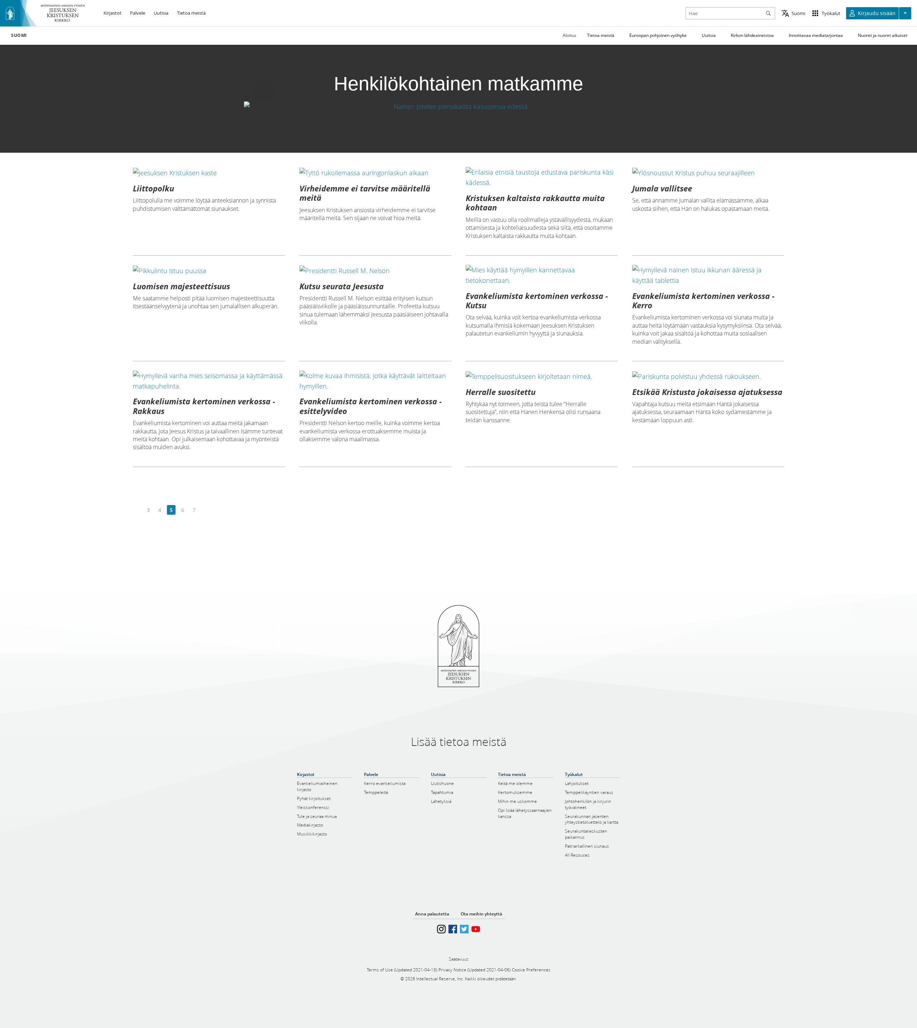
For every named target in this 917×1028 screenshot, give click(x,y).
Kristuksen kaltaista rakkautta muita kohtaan (535, 202)
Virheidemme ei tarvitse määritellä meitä (364, 193)
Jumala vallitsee (662, 188)
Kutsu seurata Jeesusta (341, 286)
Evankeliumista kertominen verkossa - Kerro (703, 300)
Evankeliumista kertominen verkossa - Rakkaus (204, 406)
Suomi (19, 35)
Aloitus (569, 35)
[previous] (137, 510)
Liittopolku (153, 188)
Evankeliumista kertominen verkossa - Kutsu (537, 300)
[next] (205, 510)
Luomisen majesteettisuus (181, 286)
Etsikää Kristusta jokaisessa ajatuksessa (707, 391)
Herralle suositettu (501, 391)
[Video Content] (458, 106)
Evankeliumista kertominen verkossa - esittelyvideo (370, 406)
